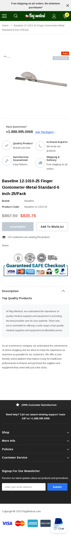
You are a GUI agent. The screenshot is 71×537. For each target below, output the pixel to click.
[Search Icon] (16, 16)
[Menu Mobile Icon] (4, 16)
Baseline (29, 201)
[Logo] (34, 16)
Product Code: (11, 206)
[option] (35, 6)
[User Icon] (54, 16)
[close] (68, 6)
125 (10, 237)
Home (5, 25)
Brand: (6, 201)
